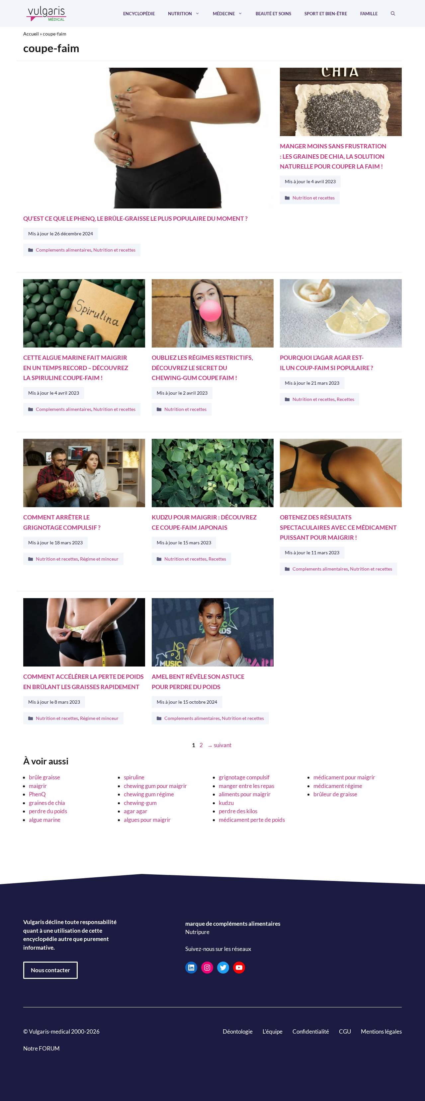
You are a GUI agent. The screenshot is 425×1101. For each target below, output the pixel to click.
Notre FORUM (41, 1048)
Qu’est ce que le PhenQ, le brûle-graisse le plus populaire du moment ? (135, 218)
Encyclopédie (139, 13)
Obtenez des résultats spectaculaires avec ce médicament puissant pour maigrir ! (338, 527)
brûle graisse (44, 777)
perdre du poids (48, 811)
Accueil (31, 34)
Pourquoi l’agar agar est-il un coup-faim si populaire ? (326, 362)
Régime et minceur (99, 559)
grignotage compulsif (244, 777)
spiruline (134, 777)
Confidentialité (311, 1031)
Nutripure (197, 931)
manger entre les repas (246, 785)
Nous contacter (50, 970)
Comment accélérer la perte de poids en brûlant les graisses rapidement (83, 681)
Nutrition (180, 13)
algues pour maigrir (147, 819)
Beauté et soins (273, 13)
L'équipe (273, 1031)
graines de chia (47, 802)
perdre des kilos (238, 811)
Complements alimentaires (63, 250)
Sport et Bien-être (325, 13)
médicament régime (337, 785)
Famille (369, 13)
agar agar (135, 811)
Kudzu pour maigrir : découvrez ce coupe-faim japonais (204, 522)
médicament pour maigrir (344, 777)
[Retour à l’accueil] (46, 12)
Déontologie (238, 1031)
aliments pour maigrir (245, 794)
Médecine (224, 13)
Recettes (345, 399)
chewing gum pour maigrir (155, 785)
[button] (393, 14)
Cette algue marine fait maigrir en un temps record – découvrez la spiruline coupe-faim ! (75, 367)
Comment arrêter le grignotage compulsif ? (62, 522)
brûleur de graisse (335, 794)
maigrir (38, 785)
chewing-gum (140, 802)
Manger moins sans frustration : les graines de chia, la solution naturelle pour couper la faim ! (333, 156)
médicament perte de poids (252, 819)
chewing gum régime (149, 794)
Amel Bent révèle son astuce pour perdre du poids (198, 681)
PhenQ (37, 794)
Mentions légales (381, 1031)
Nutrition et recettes (114, 250)
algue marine (44, 819)
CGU (345, 1031)
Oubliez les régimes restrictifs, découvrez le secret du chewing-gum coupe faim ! (202, 367)
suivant (219, 745)
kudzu (226, 802)
